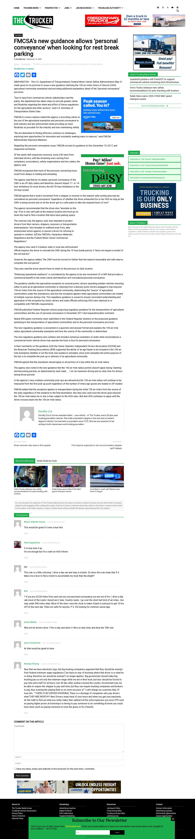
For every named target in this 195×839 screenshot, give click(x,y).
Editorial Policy (17, 818)
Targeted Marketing (67, 816)
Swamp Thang (31, 664)
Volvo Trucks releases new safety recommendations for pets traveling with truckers (30, 491)
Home (16, 8)
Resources (111, 804)
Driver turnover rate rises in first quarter (32, 445)
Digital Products (65, 811)
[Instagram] (161, 7)
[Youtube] (171, 7)
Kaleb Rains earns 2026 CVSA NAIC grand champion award (66, 490)
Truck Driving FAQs (114, 811)
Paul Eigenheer (32, 542)
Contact (159, 804)
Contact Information (164, 808)
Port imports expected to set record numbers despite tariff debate (97, 447)
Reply (26, 533)
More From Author (47, 461)
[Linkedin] (176, 7)
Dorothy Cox (20, 59)
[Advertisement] (102, 225)
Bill (26, 591)
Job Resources (84, 8)
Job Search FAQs (113, 808)
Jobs (66, 8)
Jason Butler (30, 622)
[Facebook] (157, 7)
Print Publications (66, 813)
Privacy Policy (17, 813)
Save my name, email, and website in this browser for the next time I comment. (55, 769)
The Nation (18, 35)
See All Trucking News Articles (153, 106)
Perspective (51, 8)
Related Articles (25, 461)
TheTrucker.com (73, 826)
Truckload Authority (109, 8)
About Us (16, 804)
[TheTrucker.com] (31, 21)
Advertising (64, 804)
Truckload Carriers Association (24, 811)
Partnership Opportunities (166, 813)
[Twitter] (166, 7)
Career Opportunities (164, 816)
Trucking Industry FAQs (116, 813)
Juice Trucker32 (32, 643)
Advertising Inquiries (67, 808)
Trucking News (31, 8)
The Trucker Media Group (22, 808)
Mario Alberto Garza (34, 522)
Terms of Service (18, 816)
